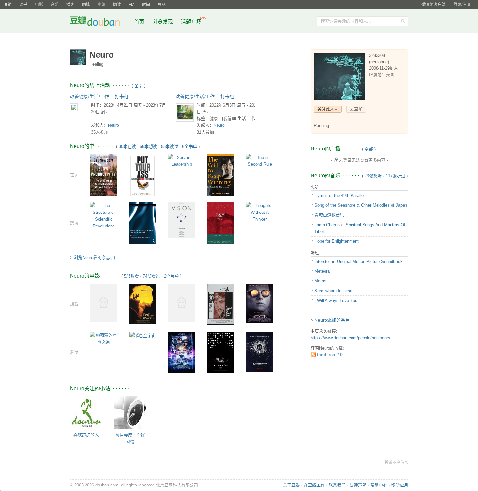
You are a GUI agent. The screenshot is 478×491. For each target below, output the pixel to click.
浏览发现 (163, 22)
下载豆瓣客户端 (431, 4)
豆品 (162, 4)
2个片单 (171, 276)
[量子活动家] (181, 302)
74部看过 (151, 276)
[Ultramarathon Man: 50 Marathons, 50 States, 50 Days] (103, 302)
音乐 (55, 4)
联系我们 (337, 485)
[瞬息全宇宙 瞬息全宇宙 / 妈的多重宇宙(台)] (142, 335)
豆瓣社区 (100, 22)
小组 (101, 4)
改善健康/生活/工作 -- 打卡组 (99, 96)
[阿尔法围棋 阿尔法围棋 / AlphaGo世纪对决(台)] (220, 352)
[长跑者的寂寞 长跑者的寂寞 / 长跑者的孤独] (220, 304)
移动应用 (399, 485)
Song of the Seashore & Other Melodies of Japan (360, 205)
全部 (138, 85)
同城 (86, 4)
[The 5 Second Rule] (259, 160)
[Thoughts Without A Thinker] (259, 212)
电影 (39, 4)
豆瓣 (8, 4)
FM (131, 4)
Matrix (320, 280)
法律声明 (358, 485)
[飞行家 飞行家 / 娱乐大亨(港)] (259, 302)
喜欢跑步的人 (86, 435)
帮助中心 (378, 485)
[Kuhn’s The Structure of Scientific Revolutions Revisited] (142, 223)
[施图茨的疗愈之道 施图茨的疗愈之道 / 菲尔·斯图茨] (103, 338)
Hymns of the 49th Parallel (339, 195)
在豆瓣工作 (314, 485)
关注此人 (325, 109)
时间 (146, 4)
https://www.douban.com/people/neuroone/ (350, 337)
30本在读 (127, 146)
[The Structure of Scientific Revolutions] (103, 215)
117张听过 (395, 176)
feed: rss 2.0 (330, 354)
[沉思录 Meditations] (220, 223)
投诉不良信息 (396, 462)
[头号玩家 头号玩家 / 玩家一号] (181, 352)
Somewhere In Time (333, 290)
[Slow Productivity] (103, 174)
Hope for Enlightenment (336, 241)
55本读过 (169, 146)
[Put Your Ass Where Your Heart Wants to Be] (142, 175)
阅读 (117, 4)
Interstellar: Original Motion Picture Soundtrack (358, 261)
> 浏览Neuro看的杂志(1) (92, 257)
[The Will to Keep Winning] (220, 175)
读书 (23, 4)
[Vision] (181, 219)
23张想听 (373, 176)
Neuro (113, 125)
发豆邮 (356, 109)
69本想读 (148, 146)
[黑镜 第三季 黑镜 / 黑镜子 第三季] (259, 351)
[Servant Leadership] (181, 160)
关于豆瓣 (291, 485)
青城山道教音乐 (329, 215)
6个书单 (189, 146)
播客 (70, 4)
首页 (139, 22)
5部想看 (131, 276)
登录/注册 (462, 4)
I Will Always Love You (335, 300)
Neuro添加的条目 (332, 320)
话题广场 (191, 22)
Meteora (322, 271)
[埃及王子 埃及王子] (142, 303)
